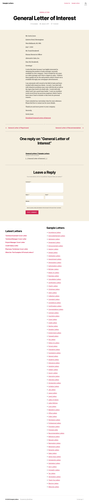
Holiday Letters (53, 369)
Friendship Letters (54, 349)
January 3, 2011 (45, 23)
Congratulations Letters (55, 309)
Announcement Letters (55, 246)
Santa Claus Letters (54, 456)
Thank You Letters (54, 480)
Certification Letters (54, 282)
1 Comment (55, 23)
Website (27, 201)
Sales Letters (52, 453)
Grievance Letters (54, 363)
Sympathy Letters (54, 470)
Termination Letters (54, 477)
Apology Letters (53, 249)
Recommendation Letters (56, 433)
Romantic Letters (53, 450)
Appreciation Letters (54, 262)
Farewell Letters (53, 336)
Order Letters (52, 416)
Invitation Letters (53, 386)
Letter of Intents (53, 400)
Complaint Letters (54, 299)
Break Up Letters (53, 272)
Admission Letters (54, 239)
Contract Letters (53, 313)
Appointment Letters (54, 259)
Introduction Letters (54, 383)
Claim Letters (52, 293)
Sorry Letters (52, 467)
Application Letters (54, 256)
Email (46, 194)
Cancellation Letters (54, 279)
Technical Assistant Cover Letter (16, 236)
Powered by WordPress (26, 499)
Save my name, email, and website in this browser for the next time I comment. (44, 207)
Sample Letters (8, 3)
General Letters (44, 12)
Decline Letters (53, 326)
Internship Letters (54, 376)
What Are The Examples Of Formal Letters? (19, 252)
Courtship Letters (53, 316)
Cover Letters (52, 319)
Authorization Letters (55, 266)
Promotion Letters (54, 426)
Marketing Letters (54, 410)
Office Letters (52, 413)
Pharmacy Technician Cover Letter (16, 249)
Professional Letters (54, 423)
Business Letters (53, 276)
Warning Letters (53, 483)
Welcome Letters (53, 487)
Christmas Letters (54, 289)
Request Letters (53, 440)
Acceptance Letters (54, 232)
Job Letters (52, 390)
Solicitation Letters (54, 463)
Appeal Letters (53, 252)
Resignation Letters (54, 443)
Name (27, 194)
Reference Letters (54, 436)
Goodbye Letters (53, 359)
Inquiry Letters (53, 373)
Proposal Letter (53, 430)
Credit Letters (52, 323)
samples (36, 23)
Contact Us (67, 3)
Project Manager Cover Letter (15, 242)
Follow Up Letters (53, 343)
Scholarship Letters (54, 460)
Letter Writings (53, 403)
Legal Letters (52, 396)
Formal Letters (52, 346)
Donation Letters (53, 329)
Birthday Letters (53, 269)
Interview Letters (53, 380)
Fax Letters (51, 339)
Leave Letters (52, 393)
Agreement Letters (54, 242)
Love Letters (52, 406)
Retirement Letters (54, 446)
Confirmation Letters (54, 306)
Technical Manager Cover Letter (15, 239)
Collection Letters (53, 296)
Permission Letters (54, 420)
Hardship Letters (53, 366)
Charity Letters (53, 286)
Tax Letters (51, 473)
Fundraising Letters (54, 353)
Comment (28, 182)
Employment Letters (54, 333)
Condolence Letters (54, 303)
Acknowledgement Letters (56, 236)
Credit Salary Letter (11, 246)
